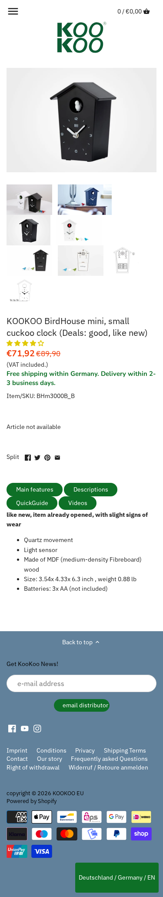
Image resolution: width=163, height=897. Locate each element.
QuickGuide (32, 503)
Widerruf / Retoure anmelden (108, 767)
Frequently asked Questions (109, 759)
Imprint (17, 750)
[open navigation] (13, 11)
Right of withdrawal (33, 767)
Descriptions (90, 489)
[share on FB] (28, 456)
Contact (17, 759)
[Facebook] (12, 728)
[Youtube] (25, 728)
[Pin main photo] (47, 456)
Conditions (52, 750)
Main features (34, 489)
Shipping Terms (125, 750)
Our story (49, 759)
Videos (77, 503)
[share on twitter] (37, 456)
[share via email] (57, 456)
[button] (26, 343)
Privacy (85, 750)
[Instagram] (37, 728)
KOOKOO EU (68, 793)
